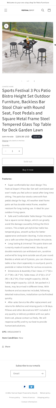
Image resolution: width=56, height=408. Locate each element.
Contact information (29, 402)
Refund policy (45, 393)
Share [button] (7, 346)
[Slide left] (22, 81)
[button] (6, 10)
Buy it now (28, 169)
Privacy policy (14, 397)
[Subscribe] (42, 373)
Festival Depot (16, 393)
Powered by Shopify (30, 393)
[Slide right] (34, 81)
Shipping (5, 141)
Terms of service (29, 397)
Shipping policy (43, 397)
